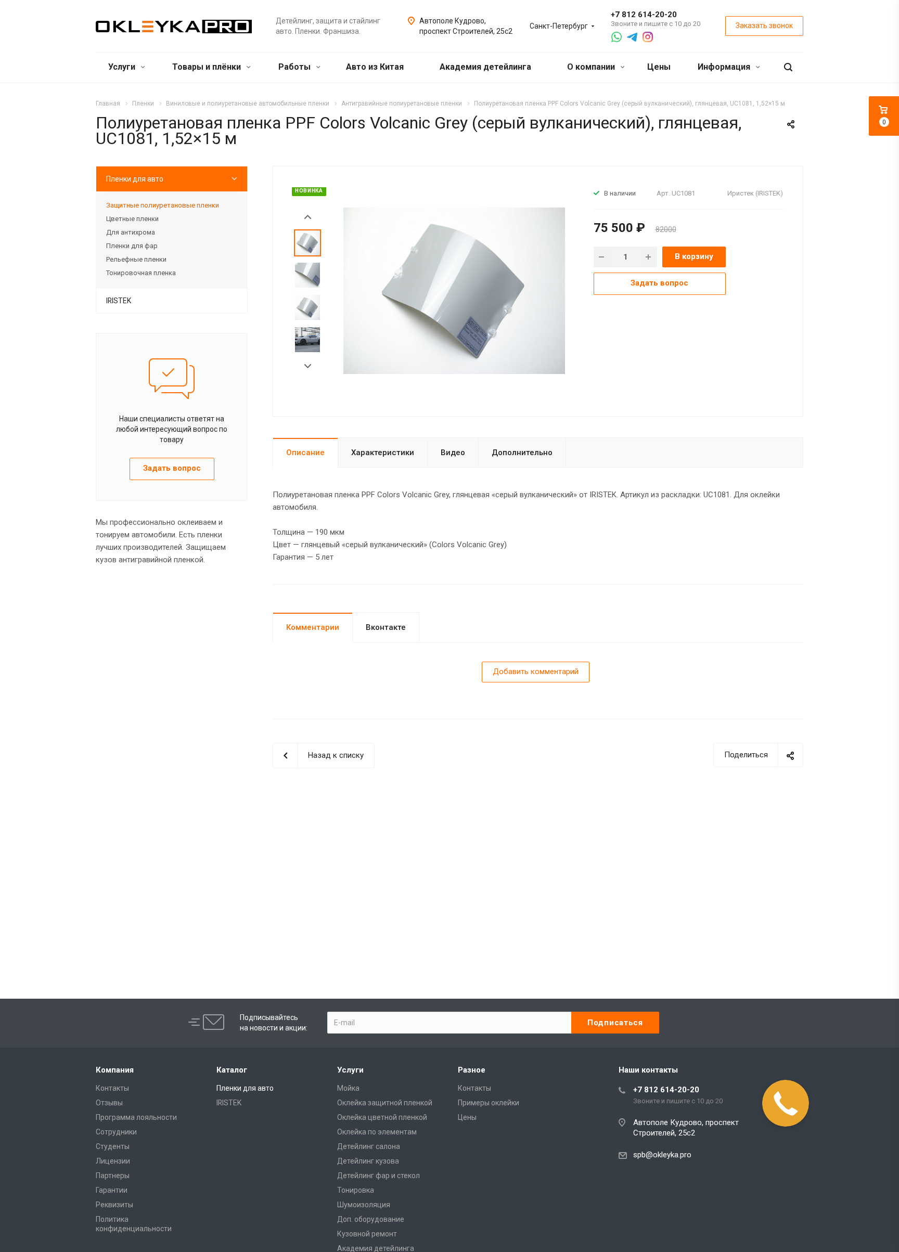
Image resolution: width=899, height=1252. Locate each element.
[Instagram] (647, 37)
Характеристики (382, 452)
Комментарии (312, 627)
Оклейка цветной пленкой (382, 1117)
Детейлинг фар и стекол (378, 1175)
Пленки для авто (134, 179)
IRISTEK (118, 300)
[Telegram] (632, 37)
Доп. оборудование (370, 1219)
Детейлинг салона (368, 1146)
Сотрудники (116, 1132)
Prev (308, 217)
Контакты (112, 1088)
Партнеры (113, 1175)
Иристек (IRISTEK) (755, 193)
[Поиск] (788, 67)
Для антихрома (130, 232)
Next (308, 366)
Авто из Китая (375, 67)
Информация (725, 67)
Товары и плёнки (207, 67)
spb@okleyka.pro (662, 1154)
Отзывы (109, 1103)
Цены (659, 67)
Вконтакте (386, 627)
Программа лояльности (136, 1117)
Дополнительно (522, 452)
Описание (305, 452)
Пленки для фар (132, 246)
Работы (295, 67)
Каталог (231, 1070)
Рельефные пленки (136, 259)
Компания (115, 1070)
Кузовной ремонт (367, 1234)
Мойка (348, 1088)
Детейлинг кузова (368, 1161)
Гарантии (111, 1190)
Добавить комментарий (536, 671)
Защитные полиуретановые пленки (162, 205)
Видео (453, 452)
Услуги (122, 67)
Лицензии (113, 1161)
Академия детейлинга (485, 67)
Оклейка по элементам (377, 1132)
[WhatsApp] (616, 37)
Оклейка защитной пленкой (384, 1103)
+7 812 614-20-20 (644, 14)
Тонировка (355, 1190)
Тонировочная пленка (141, 273)
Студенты (113, 1146)
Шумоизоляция (363, 1205)
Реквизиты (114, 1205)
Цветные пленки (132, 219)
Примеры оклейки (488, 1103)
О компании (592, 67)
